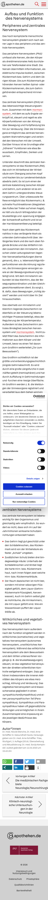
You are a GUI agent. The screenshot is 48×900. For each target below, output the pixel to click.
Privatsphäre (32, 879)
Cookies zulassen (24, 486)
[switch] (41, 451)
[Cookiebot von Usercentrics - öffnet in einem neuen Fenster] (34, 396)
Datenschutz (15, 879)
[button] (7, 761)
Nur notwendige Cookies (24, 501)
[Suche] (37, 4)
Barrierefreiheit (24, 890)
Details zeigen (33, 478)
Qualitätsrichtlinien (24, 884)
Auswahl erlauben (24, 494)
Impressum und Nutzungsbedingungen (24, 872)
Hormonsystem (25, 332)
